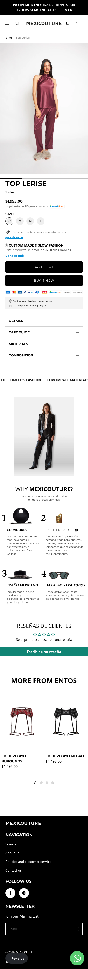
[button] (57, 206)
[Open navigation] (10, 23)
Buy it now (44, 280)
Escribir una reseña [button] (44, 651)
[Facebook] (10, 893)
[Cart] (78, 23)
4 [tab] (53, 783)
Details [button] (16, 321)
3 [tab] (48, 783)
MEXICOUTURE (25, 952)
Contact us (13, 870)
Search (10, 844)
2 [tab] (42, 783)
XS (9, 221)
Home (7, 38)
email (13, 929)
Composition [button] (21, 355)
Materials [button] (18, 344)
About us (12, 853)
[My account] (68, 23)
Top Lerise (23, 38)
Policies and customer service (28, 861)
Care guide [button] (19, 332)
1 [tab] (36, 784)
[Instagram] (24, 893)
